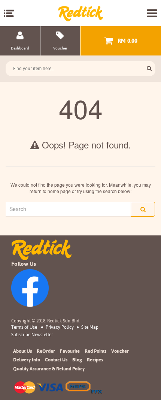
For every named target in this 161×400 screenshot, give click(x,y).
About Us (22, 351)
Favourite (70, 351)
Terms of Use (24, 327)
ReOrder (46, 351)
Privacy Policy (60, 327)
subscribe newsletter (32, 334)
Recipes (95, 360)
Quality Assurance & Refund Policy (49, 369)
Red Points (95, 351)
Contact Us (56, 360)
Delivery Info (26, 360)
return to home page (50, 191)
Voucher (120, 351)
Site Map (89, 327)
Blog (77, 360)
